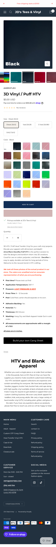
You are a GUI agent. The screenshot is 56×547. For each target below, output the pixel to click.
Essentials (7, 450)
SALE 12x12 (10, 135)
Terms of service (37, 454)
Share (6, 355)
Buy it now (28, 216)
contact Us (35, 432)
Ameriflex (10, 91)
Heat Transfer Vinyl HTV (13, 441)
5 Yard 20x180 (43, 127)
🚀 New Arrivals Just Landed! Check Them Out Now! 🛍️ (28, 6)
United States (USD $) (13, 506)
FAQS (33, 436)
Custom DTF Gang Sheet (14, 436)
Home (6, 427)
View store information (14, 229)
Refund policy (36, 445)
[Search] (10, 14)
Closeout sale (9, 454)
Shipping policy (37, 450)
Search (34, 427)
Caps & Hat (8, 445)
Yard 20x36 (27, 127)
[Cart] (50, 14)
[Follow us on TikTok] (41, 485)
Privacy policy (36, 441)
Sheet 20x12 (11, 127)
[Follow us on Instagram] (34, 485)
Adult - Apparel (10, 432)
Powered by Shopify (25, 514)
